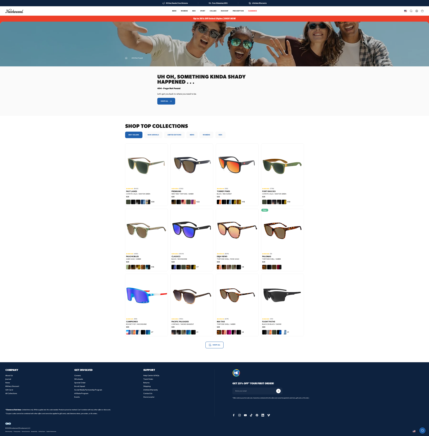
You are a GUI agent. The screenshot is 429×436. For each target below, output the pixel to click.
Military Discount (12, 386)
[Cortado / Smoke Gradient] (274, 202)
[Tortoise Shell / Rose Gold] (219, 267)
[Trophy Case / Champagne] (138, 332)
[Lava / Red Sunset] (269, 332)
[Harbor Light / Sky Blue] (143, 202)
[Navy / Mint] (148, 332)
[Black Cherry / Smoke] (279, 267)
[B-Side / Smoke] (148, 202)
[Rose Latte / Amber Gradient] (229, 267)
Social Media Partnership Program (88, 390)
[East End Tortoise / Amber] (224, 267)
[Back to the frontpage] (126, 58)
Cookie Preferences (51, 431)
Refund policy (8, 431)
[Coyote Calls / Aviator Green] (128, 202)
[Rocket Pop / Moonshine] (128, 332)
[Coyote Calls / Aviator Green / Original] (146, 165)
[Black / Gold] (234, 202)
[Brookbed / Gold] (138, 267)
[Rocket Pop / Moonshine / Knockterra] (146, 295)
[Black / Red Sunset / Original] (237, 165)
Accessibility (34, 431)
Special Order (80, 383)
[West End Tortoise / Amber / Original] (192, 165)
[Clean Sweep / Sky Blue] (284, 332)
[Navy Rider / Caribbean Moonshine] (188, 332)
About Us (9, 376)
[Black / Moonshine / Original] (192, 230)
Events (77, 397)
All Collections (11, 393)
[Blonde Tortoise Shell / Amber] (143, 267)
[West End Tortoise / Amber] (173, 202)
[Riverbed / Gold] (239, 202)
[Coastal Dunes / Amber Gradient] (234, 267)
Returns (146, 383)
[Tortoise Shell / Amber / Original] (282, 230)
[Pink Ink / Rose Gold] (224, 332)
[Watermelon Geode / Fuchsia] (229, 332)
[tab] (133, 135)
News (7, 383)
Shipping (147, 386)
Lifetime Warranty (150, 390)
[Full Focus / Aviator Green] (274, 332)
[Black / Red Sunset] (219, 202)
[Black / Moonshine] (173, 267)
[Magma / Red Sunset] (133, 332)
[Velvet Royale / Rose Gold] (193, 202)
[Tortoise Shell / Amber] (188, 267)
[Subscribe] (278, 391)
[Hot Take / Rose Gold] (183, 202)
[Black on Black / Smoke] (133, 202)
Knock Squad (79, 386)
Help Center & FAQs (151, 376)
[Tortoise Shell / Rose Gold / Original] (237, 230)
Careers (77, 376)
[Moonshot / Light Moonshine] (279, 332)
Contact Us (147, 393)
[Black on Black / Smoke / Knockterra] (282, 295)
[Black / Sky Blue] (229, 202)
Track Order (148, 379)
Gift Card (9, 390)
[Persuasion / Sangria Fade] (234, 332)
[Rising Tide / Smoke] (148, 267)
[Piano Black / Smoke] (269, 267)
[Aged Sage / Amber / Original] (146, 230)
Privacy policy (17, 431)
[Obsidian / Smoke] (138, 202)
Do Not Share (42, 431)
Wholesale (78, 379)
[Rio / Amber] (274, 267)
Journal (8, 379)
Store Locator (149, 397)
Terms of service (26, 431)
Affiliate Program (81, 393)
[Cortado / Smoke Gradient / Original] (192, 295)
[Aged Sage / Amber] (128, 267)
